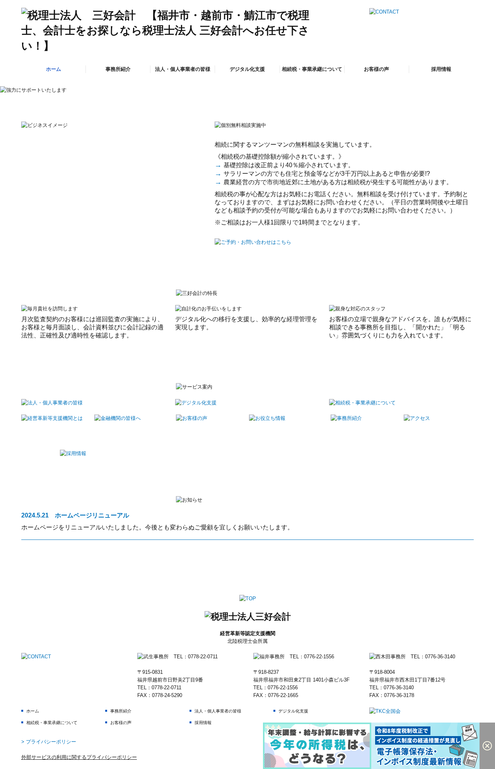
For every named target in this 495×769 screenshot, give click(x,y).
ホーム (53, 69)
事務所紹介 (118, 69)
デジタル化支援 (247, 69)
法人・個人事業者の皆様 (182, 69)
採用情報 (441, 69)
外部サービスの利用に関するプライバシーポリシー (79, 757)
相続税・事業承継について (312, 69)
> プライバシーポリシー (48, 742)
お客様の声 (376, 69)
